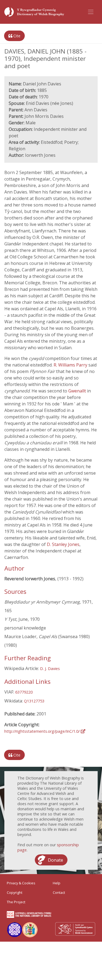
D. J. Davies (50, 668)
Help (56, 883)
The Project (16, 901)
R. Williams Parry (71, 365)
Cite (16, 35)
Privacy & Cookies (21, 883)
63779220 (24, 692)
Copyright (14, 892)
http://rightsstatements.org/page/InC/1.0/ (42, 731)
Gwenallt (77, 391)
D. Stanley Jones (63, 544)
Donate (55, 860)
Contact (59, 892)
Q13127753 (34, 701)
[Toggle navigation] (91, 12)
